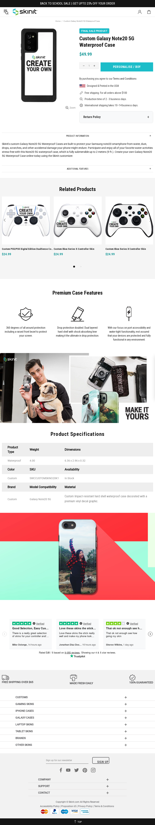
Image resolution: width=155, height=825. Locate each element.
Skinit (25, 12)
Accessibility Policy (50, 806)
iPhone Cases (25, 710)
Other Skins (24, 744)
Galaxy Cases (25, 717)
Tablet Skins (24, 731)
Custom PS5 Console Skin (119, 249)
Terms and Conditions (124, 78)
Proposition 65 (68, 806)
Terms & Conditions (104, 806)
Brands (21, 738)
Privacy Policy (85, 806)
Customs (22, 697)
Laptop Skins (24, 724)
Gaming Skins (25, 703)
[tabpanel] (26, 230)
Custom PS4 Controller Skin (69, 249)
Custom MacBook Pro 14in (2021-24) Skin (24, 249)
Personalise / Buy (127, 67)
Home (57, 21)
